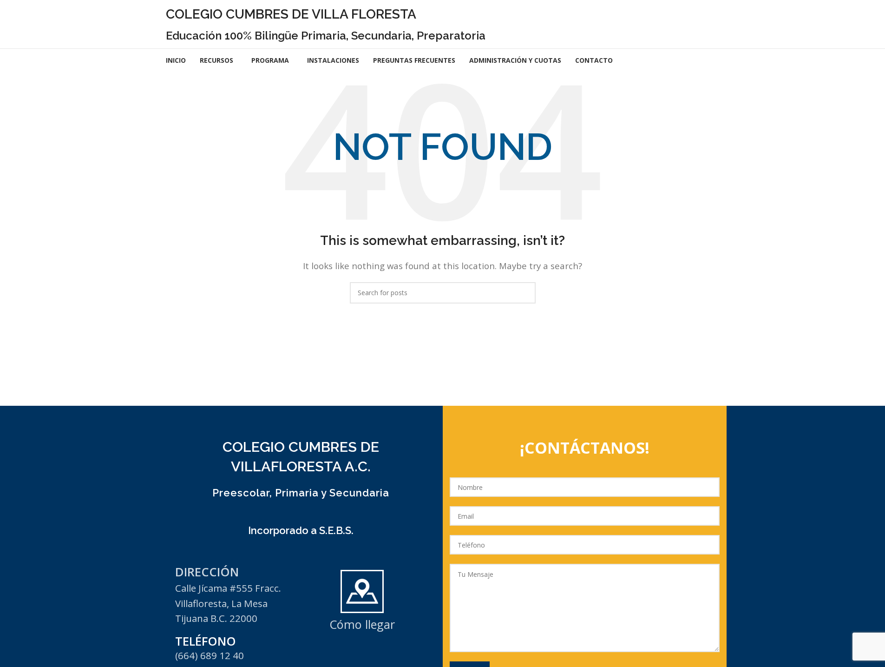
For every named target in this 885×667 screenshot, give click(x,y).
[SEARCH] (525, 293)
